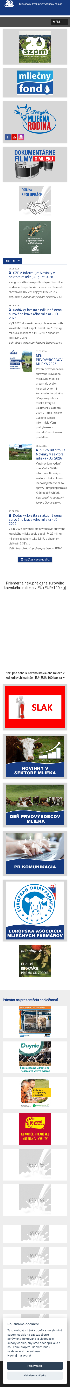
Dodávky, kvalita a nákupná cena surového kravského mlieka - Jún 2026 (35, 519)
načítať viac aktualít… (36, 559)
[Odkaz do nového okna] (35, 118)
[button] (59, 22)
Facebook (8, 137)
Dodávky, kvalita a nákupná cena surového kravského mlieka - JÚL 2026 (35, 314)
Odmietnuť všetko (35, 1375)
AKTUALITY (12, 261)
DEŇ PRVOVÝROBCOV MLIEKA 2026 (49, 360)
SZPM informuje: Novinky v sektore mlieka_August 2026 (32, 275)
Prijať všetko (35, 1365)
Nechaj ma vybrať (19, 1355)
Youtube (14, 137)
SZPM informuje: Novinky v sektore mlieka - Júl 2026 (51, 454)
